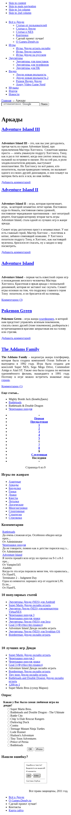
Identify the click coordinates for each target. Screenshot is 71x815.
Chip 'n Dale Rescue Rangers (27, 718)
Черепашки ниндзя (20, 409)
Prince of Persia (19, 741)
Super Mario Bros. (21, 709)
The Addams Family (20, 349)
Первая (39, 418)
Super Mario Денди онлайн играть (30, 605)
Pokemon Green (16, 310)
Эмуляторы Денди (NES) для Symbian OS (34, 631)
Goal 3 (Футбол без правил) (26, 624)
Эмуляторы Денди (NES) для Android (32, 601)
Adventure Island (17, 263)
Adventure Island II (19, 189)
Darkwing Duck (19, 722)
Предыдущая (39, 421)
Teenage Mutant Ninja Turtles (27, 728)
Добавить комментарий (16, 182)
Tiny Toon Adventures (23, 738)
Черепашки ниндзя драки (24, 618)
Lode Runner (18, 732)
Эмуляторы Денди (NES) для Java (29, 621)
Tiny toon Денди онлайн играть (28, 674)
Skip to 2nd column (20, 12)
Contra (14, 725)
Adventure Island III (20, 129)
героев (5, 380)
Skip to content (17, 3)
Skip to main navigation (22, 6)
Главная (6, 100)
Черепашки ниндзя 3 (21, 615)
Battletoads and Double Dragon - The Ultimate (37, 712)
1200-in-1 (14, 684)
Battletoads (15, 402)
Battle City (16, 715)
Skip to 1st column (19, 9)
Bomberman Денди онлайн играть (29, 634)
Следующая (39, 454)
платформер (46, 318)
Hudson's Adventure (22, 735)
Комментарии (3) (12, 299)
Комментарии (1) (12, 386)
